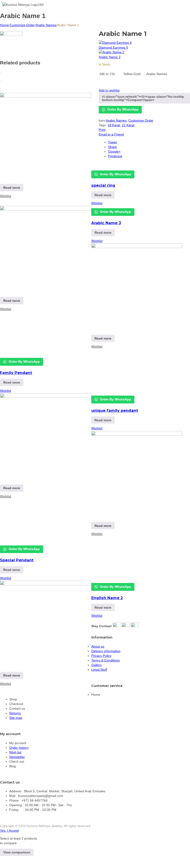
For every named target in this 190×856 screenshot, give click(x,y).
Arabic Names (46, 25)
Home (4, 25)
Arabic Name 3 (106, 222)
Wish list (15, 752)
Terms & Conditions (105, 660)
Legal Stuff (99, 669)
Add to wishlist (109, 90)
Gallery (96, 665)
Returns (15, 713)
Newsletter (17, 757)
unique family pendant (114, 410)
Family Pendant (16, 372)
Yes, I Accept (9, 830)
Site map (15, 718)
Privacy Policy (101, 656)
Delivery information (105, 651)
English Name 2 (107, 597)
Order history (18, 747)
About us (97, 646)
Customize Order (22, 25)
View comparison (16, 852)
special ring (103, 185)
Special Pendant (17, 560)
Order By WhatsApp (115, 174)
